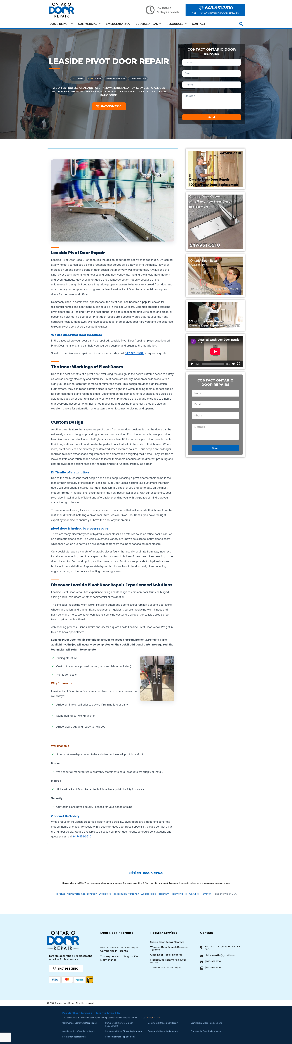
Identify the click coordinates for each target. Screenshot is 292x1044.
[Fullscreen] (238, 363)
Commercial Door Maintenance (206, 1031)
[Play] (192, 363)
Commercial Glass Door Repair (163, 1023)
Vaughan (133, 893)
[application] (215, 351)
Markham (163, 893)
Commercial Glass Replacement (206, 1023)
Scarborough (89, 893)
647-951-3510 (134, 353)
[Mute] (233, 363)
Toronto (60, 893)
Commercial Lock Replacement (163, 1031)
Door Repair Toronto (117, 933)
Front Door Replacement (74, 1036)
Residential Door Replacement (120, 1036)
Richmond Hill (179, 893)
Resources (174, 23)
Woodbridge (148, 893)
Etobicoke (105, 893)
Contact (198, 23)
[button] (241, 23)
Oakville (194, 893)
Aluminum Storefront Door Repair (78, 1031)
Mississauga (120, 893)
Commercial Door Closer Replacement (124, 1031)
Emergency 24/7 (118, 23)
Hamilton (205, 893)
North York (73, 893)
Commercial (87, 23)
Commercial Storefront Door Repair (79, 1023)
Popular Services (163, 933)
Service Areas (147, 23)
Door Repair (59, 23)
